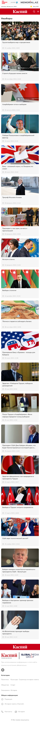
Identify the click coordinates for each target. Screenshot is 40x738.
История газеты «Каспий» (14, 704)
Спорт (13, 685)
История (14, 690)
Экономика (5, 690)
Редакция (8, 699)
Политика (5, 680)
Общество (5, 685)
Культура (14, 680)
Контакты (8, 712)
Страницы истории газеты (29, 680)
